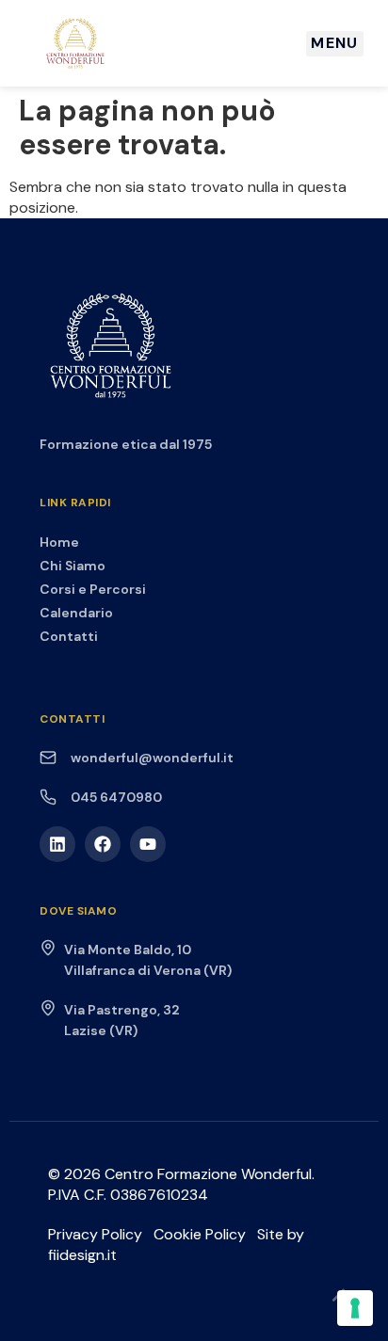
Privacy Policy (95, 1234)
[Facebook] (103, 844)
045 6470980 (116, 797)
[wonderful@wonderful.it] (48, 757)
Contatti (69, 636)
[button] (335, 43)
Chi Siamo (72, 565)
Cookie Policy (200, 1234)
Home (59, 542)
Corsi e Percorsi (93, 589)
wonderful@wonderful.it (152, 757)
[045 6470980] (48, 797)
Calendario (76, 612)
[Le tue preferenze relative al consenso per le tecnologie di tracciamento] (355, 1308)
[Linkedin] (57, 844)
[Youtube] (148, 844)
